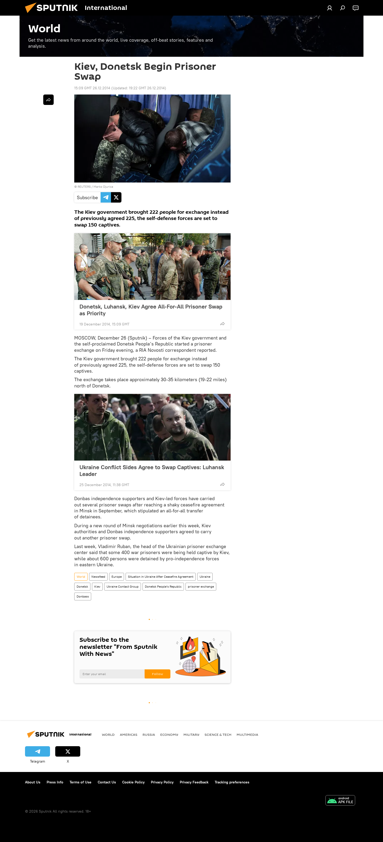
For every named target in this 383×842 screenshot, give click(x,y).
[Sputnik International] (53, 14)
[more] (222, 323)
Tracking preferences (232, 782)
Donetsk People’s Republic (163, 586)
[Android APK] (340, 801)
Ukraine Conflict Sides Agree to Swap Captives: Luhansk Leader (151, 470)
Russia (149, 734)
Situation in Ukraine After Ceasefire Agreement (160, 577)
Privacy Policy (162, 782)
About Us (32, 782)
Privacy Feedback (194, 782)
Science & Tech (218, 734)
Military (191, 734)
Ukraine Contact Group (123, 586)
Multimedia (247, 734)
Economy (169, 734)
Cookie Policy (133, 782)
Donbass (83, 596)
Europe (117, 577)
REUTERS (84, 186)
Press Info (55, 782)
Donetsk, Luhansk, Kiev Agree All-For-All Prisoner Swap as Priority (150, 310)
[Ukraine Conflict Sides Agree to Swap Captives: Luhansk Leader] (152, 427)
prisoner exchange (201, 586)
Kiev (97, 586)
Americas (128, 734)
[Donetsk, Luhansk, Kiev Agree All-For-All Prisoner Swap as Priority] (152, 266)
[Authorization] (329, 8)
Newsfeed (98, 577)
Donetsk (82, 586)
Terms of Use (80, 782)
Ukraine (205, 577)
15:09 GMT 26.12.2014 (92, 88)
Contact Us (107, 782)
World (81, 577)
